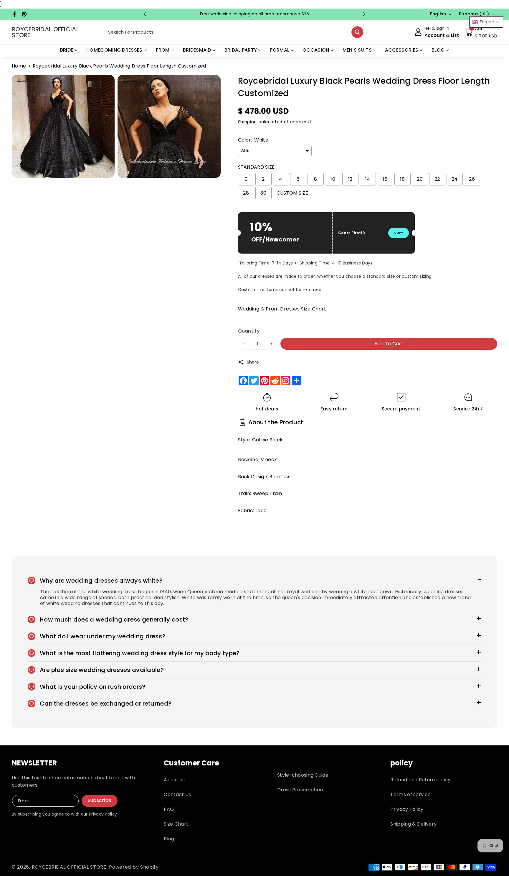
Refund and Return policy (420, 779)
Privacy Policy (406, 809)
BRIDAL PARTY (240, 50)
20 (420, 179)
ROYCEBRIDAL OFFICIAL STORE (69, 867)
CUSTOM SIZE (292, 193)
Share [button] (253, 362)
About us (174, 779)
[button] (481, 32)
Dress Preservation (300, 789)
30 (263, 193)
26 (472, 179)
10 (332, 179)
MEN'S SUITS (357, 50)
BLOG (438, 50)
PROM (163, 50)
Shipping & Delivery (413, 824)
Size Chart (176, 824)
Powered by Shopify (134, 867)
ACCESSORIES (401, 50)
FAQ (169, 809)
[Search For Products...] (357, 32)
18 (402, 179)
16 (385, 179)
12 (350, 179)
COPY (398, 233)
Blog (169, 838)
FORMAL (279, 50)
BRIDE (66, 50)
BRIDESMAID (197, 50)
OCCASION (316, 50)
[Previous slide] (145, 14)
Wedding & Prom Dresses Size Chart (282, 308)
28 (246, 193)
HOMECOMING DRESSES (114, 50)
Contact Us (177, 794)
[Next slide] (364, 14)
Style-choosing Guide (302, 775)
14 (367, 179)
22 (437, 179)
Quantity (249, 331)
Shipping (247, 122)
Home (19, 66)
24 (455, 179)
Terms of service (410, 794)
